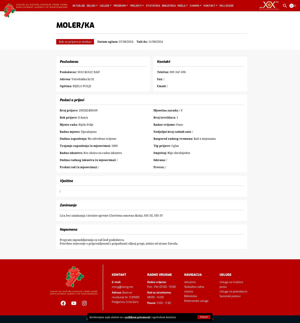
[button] (204, 317)
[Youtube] (74, 303)
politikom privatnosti (137, 317)
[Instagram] (84, 303)
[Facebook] (63, 303)
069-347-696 (178, 72)
